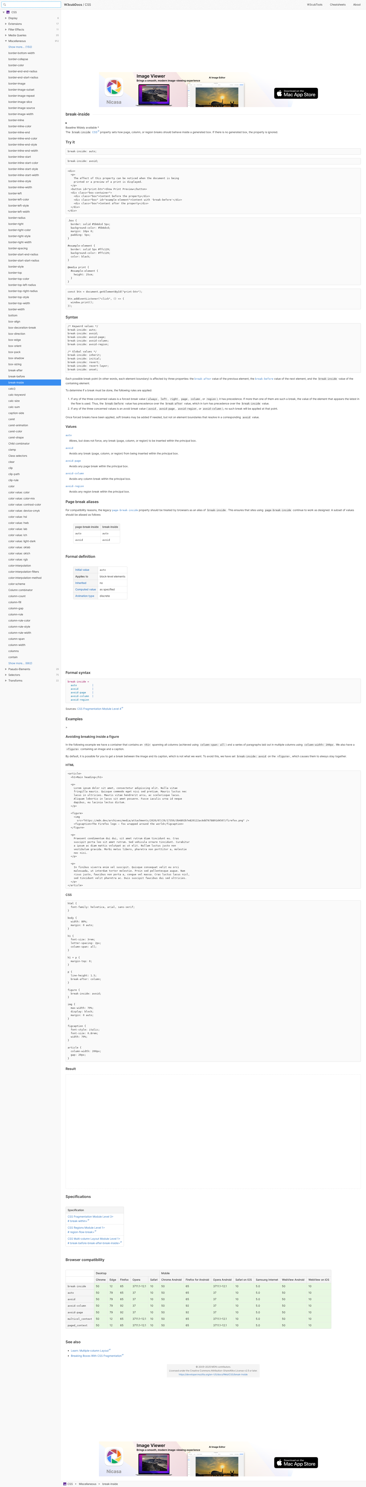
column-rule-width (19, 632)
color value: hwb (18, 522)
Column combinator (20, 590)
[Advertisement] (180, 42)
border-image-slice (20, 101)
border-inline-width (20, 187)
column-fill (14, 602)
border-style (16, 266)
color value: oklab (19, 547)
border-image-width (20, 114)
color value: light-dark (22, 541)
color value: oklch (19, 553)
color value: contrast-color (24, 504)
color (11, 486)
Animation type (84, 595)
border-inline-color (19, 126)
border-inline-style (19, 181)
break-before (16, 376)
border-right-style (19, 236)
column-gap (15, 608)
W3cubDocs (73, 4)
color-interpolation (19, 565)
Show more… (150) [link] (20, 46)
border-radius (16, 217)
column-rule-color (19, 620)
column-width (16, 644)
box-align (14, 321)
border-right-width (19, 242)
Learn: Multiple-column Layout (90, 1350)
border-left (15, 193)
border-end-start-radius (23, 77)
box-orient (14, 345)
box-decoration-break (22, 327)
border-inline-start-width (23, 175)
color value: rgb (18, 559)
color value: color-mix (21, 498)
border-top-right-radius (23, 291)
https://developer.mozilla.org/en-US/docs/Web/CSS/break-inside (213, 1374)
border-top (15, 272)
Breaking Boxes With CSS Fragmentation (96, 1355)
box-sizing (15, 364)
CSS (70, 1483)
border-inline (16, 120)
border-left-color (18, 199)
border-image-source (21, 107)
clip (10, 467)
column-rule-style (19, 626)
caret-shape (16, 437)
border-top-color (18, 278)
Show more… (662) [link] (20, 663)
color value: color (19, 492)
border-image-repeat (21, 95)
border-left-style (18, 205)
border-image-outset (21, 89)
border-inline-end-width (23, 150)
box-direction (16, 333)
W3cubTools (314, 4)
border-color (16, 65)
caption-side (16, 413)
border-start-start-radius (23, 260)
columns (13, 651)
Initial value (82, 569)
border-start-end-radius (23, 254)
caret (11, 419)
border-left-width (19, 211)
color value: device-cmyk (24, 510)
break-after (15, 370)
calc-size (14, 400)
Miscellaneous (87, 1483)
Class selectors (17, 455)
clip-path (14, 474)
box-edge (14, 339)
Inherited (80, 582)
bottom (12, 315)
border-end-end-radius (22, 71)
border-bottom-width (21, 53)
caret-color (15, 431)
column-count (17, 596)
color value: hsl (17, 516)
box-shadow (16, 358)
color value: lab (17, 528)
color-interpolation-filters (23, 571)
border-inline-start (19, 156)
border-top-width (19, 303)
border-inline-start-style (23, 168)
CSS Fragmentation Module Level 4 (99, 708)
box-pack (14, 352)
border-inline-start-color (23, 162)
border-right (15, 223)
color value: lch (17, 535)
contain (13, 657)
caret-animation (18, 425)
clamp (12, 449)
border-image (16, 83)
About (357, 4)
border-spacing (18, 248)
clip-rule (13, 480)
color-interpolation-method (25, 577)
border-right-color (19, 229)
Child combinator (19, 443)
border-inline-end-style (22, 144)
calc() (11, 388)
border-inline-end (19, 132)
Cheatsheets (338, 4)
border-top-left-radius (22, 284)
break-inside (16, 382)
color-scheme (16, 583)
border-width (16, 309)
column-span (16, 638)
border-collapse (18, 59)
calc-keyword (17, 394)
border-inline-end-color (22, 138)
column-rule (15, 614)
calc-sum (14, 406)
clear (11, 461)
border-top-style (18, 297)
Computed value (85, 589)
